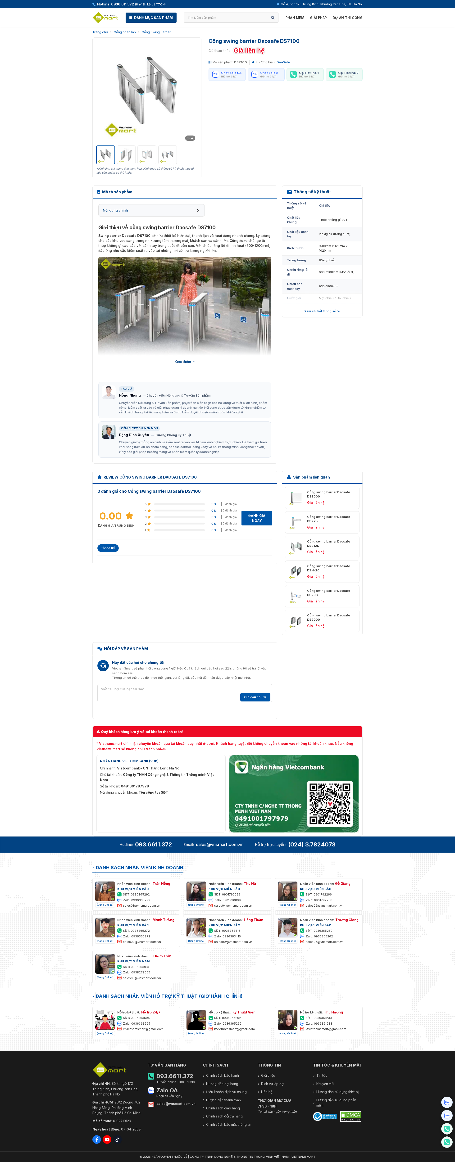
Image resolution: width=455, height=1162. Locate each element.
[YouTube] (107, 1139)
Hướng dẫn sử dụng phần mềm (336, 1102)
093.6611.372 (153, 844)
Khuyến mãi (325, 1084)
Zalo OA (167, 1090)
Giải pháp (318, 18)
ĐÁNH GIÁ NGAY (256, 518)
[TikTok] (117, 1139)
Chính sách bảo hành (222, 1075)
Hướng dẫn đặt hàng (222, 1084)
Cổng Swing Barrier (156, 32)
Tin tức (321, 1075)
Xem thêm (183, 362)
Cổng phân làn (125, 32)
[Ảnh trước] (102, 92)
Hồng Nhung (130, 395)
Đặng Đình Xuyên (134, 435)
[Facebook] (96, 1139)
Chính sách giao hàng (223, 1108)
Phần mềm (295, 18)
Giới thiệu (268, 1075)
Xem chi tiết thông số (320, 311)
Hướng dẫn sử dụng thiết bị (337, 1092)
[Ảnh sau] (191, 92)
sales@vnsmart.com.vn (220, 844)
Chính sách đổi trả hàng (224, 1116)
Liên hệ (266, 1092)
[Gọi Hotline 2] (447, 1142)
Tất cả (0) (108, 548)
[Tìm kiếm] (272, 17)
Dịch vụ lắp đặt (272, 1084)
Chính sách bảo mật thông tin (228, 1124)
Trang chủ (100, 32)
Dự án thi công (348, 18)
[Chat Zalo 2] (447, 1115)
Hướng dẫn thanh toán (223, 1100)
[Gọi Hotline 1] (447, 1129)
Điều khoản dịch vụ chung (226, 1092)
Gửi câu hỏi (252, 697)
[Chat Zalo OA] (447, 1102)
